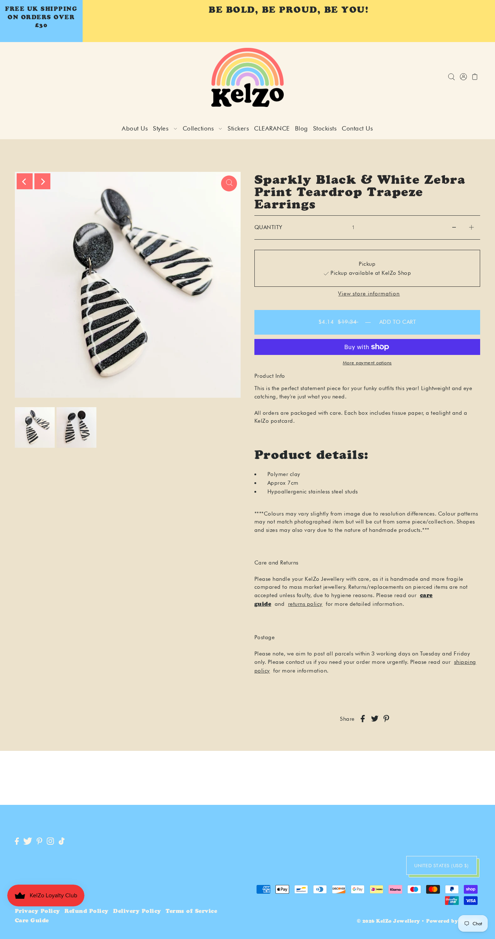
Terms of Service (191, 911)
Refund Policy (87, 911)
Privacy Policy (37, 911)
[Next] (42, 181)
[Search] (452, 77)
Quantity (268, 227)
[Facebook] (17, 841)
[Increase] (471, 227)
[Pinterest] (39, 841)
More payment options (367, 362)
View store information (369, 294)
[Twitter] (27, 841)
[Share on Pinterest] (386, 719)
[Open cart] (475, 77)
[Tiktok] (62, 841)
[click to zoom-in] (229, 183)
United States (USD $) (441, 865)
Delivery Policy (137, 911)
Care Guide (32, 921)
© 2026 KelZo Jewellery (388, 921)
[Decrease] (454, 227)
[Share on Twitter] (374, 719)
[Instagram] (50, 841)
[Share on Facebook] (362, 719)
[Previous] (25, 181)
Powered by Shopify (453, 921)
